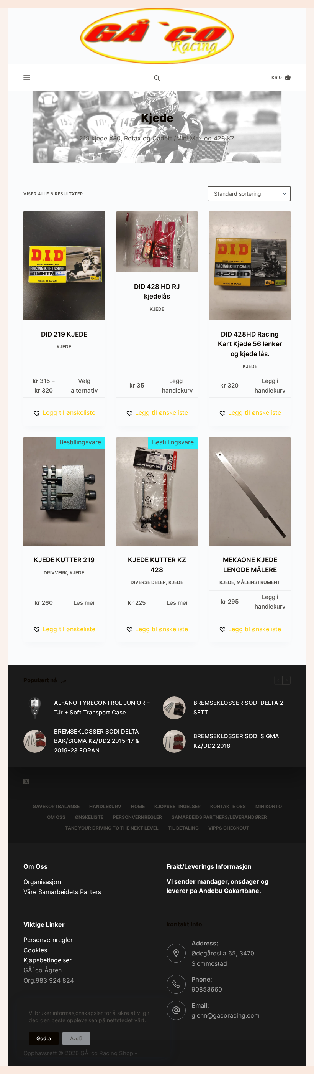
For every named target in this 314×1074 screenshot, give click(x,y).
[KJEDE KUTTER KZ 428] (157, 491)
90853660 (206, 989)
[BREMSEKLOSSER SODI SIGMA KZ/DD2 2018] (174, 741)
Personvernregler (137, 817)
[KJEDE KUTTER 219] (64, 491)
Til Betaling (183, 828)
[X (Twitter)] (26, 781)
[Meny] (26, 77)
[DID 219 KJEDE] (64, 265)
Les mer (84, 602)
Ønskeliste (89, 817)
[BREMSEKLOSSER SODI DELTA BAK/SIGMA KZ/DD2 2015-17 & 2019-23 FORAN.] (34, 741)
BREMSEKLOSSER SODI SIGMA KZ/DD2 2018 (236, 740)
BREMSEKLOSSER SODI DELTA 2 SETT (238, 707)
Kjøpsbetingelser (177, 806)
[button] (64, 412)
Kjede (64, 347)
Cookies (35, 950)
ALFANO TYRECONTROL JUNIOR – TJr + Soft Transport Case (102, 707)
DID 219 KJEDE (64, 334)
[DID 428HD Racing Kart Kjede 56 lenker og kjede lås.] (250, 265)
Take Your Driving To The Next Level (112, 828)
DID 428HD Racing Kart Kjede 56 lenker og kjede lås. (250, 344)
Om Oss (56, 817)
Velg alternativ (84, 385)
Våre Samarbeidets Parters (62, 892)
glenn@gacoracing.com (225, 1015)
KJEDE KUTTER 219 (64, 560)
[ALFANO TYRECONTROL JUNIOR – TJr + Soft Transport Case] (34, 707)
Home (138, 806)
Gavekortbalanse (56, 806)
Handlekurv (105, 806)
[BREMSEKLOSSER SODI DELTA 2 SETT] (174, 707)
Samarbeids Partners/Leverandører (219, 817)
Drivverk (55, 573)
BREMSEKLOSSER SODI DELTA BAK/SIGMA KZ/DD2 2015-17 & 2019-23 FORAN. (96, 741)
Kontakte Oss (228, 806)
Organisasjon (42, 882)
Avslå (76, 1038)
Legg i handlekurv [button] (177, 385)
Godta (43, 1038)
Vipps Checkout (228, 828)
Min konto (268, 806)
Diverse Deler (148, 582)
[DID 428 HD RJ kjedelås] (157, 241)
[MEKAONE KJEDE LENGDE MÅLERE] (250, 491)
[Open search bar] (157, 77)
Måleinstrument (258, 582)
